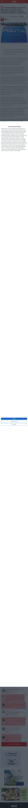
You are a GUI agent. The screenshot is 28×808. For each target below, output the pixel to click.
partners (8, 128)
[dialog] (14, 404)
